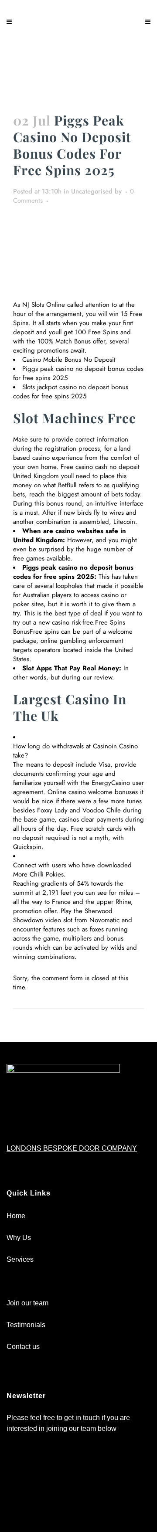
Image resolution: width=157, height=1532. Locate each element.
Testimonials (26, 1324)
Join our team (27, 1303)
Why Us (19, 1237)
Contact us (23, 1346)
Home (16, 1215)
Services (20, 1259)
